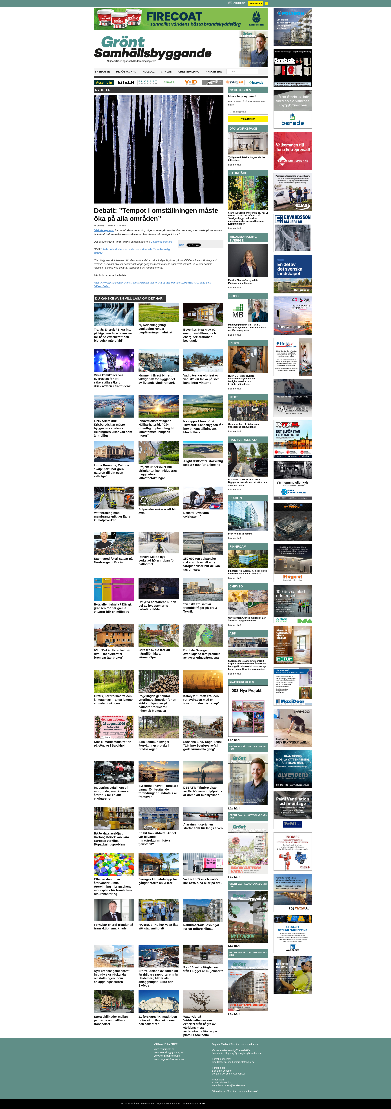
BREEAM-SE (102, 71)
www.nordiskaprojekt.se (167, 1055)
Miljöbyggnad (126, 71)
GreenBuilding (188, 71)
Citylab (166, 71)
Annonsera (256, 3)
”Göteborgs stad (104, 230)
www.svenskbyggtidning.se (168, 1052)
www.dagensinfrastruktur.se (169, 1059)
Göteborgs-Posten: (161, 241)
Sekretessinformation (194, 1103)
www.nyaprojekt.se (164, 1049)
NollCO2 (149, 71)
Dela (181, 245)
